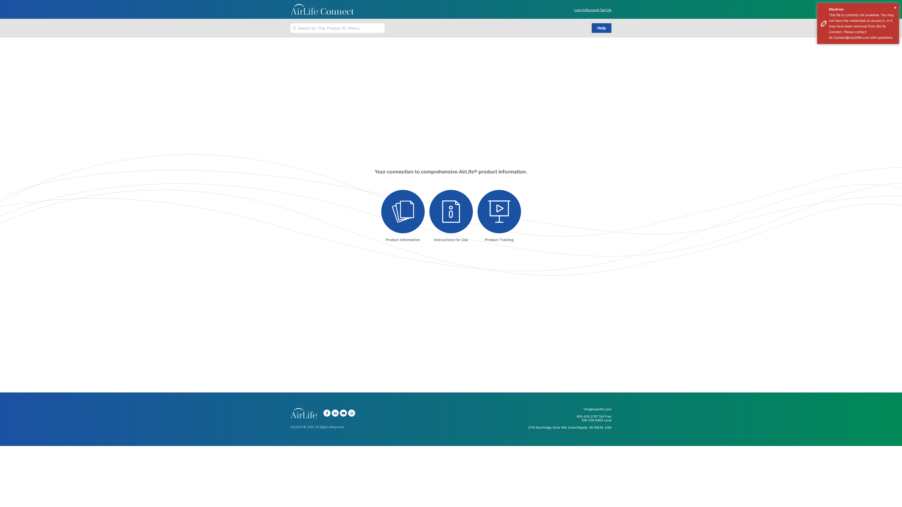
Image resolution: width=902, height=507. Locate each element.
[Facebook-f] (326, 413)
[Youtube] (343, 413)
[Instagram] (351, 413)
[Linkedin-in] (335, 413)
